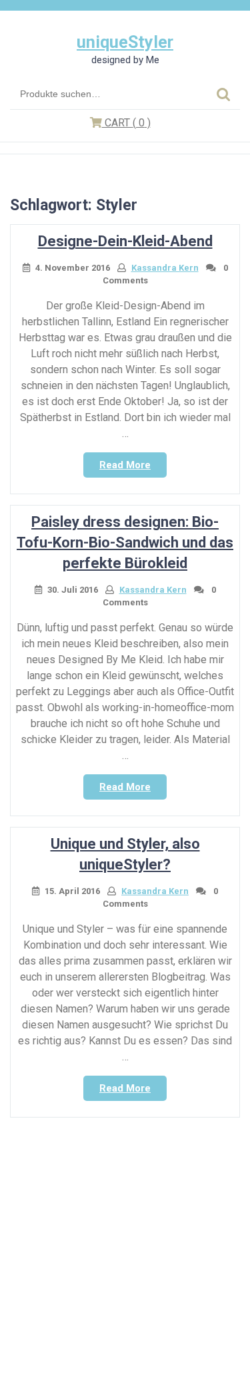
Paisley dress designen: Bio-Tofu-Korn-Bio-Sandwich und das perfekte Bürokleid (125, 542)
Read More (133, 468)
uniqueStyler (125, 42)
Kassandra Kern (165, 268)
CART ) (126, 122)
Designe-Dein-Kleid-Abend (125, 241)
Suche (223, 94)
